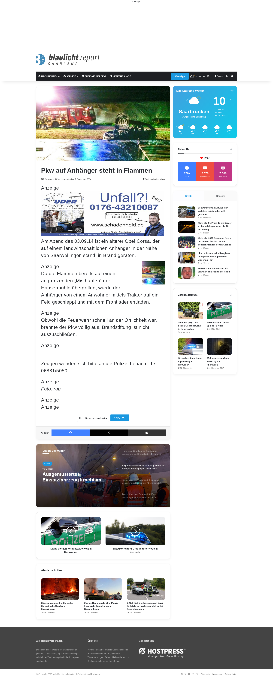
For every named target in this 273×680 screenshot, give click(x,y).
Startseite (205, 674)
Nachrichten (49, 76)
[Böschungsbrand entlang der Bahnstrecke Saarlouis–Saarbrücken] (60, 589)
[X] (109, 432)
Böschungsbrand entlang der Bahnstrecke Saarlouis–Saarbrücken (57, 606)
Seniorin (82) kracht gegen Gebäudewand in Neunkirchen (189, 325)
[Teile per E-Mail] (147, 432)
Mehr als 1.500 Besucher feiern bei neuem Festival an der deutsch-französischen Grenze (214, 241)
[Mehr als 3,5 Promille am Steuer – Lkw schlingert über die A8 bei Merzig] (186, 227)
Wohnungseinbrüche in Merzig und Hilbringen (218, 361)
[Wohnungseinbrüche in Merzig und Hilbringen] (219, 346)
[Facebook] (71, 432)
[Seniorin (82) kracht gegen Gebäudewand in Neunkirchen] (190, 310)
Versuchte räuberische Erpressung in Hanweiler (190, 361)
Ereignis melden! (95, 76)
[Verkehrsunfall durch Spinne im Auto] (219, 310)
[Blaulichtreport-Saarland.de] (68, 59)
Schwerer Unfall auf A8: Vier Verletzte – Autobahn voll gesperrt (213, 211)
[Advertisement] (136, 25)
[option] (103, 475)
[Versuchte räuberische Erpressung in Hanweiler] (190, 346)
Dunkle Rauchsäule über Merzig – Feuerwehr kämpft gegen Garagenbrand (102, 606)
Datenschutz (230, 674)
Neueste (220, 196)
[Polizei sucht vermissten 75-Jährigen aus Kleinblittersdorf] (186, 273)
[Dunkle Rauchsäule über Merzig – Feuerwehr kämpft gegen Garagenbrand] (103, 589)
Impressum (217, 674)
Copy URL (119, 417)
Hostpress (95, 674)
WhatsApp (180, 76)
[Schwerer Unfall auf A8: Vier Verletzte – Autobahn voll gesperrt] (186, 212)
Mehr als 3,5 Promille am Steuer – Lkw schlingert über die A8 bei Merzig (214, 226)
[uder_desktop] (102, 234)
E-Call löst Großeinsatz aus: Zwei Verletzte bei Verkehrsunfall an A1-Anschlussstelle (145, 606)
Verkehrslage (121, 76)
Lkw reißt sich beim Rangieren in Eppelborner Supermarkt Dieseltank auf (214, 256)
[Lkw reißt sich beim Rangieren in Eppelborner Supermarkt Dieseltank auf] (186, 257)
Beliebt (188, 196)
